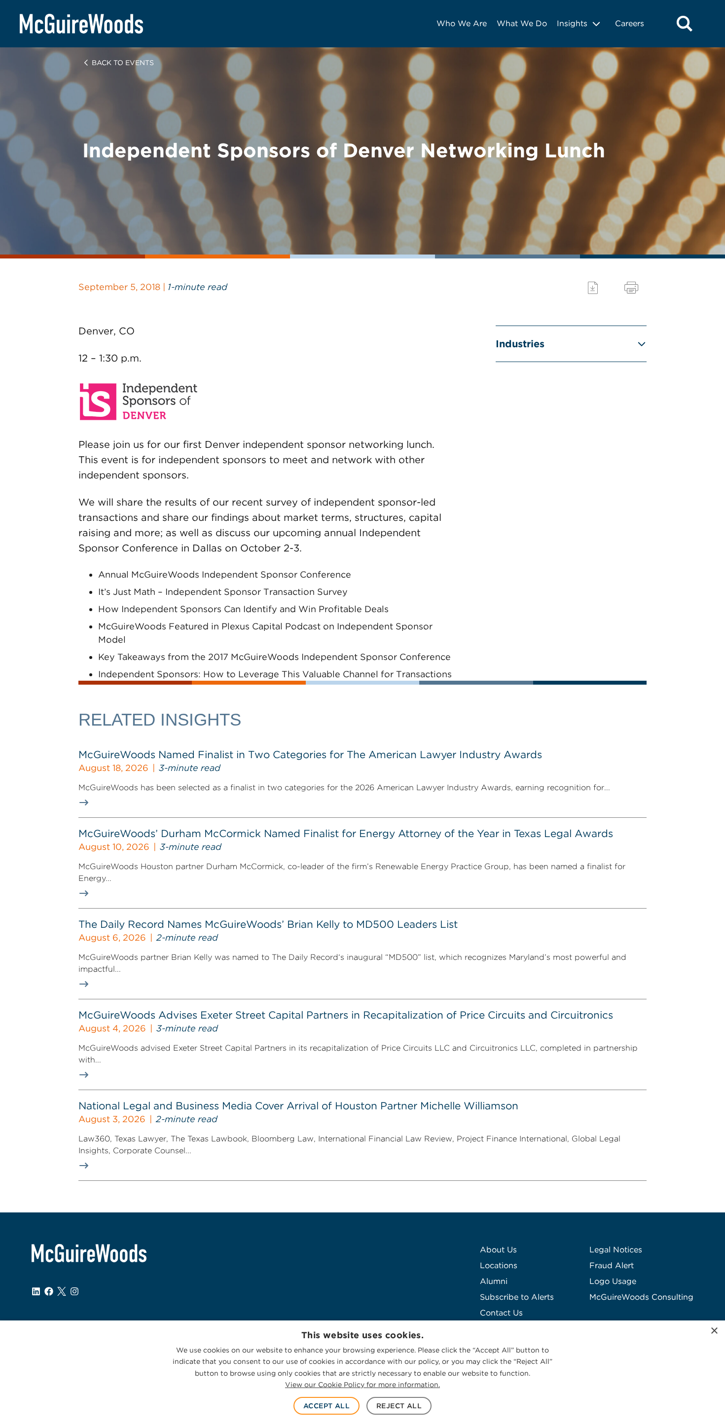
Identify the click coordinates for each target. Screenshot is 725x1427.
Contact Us (501, 1312)
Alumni (494, 1281)
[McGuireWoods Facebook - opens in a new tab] (48, 1291)
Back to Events (123, 63)
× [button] (714, 1331)
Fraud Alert (611, 1265)
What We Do (522, 23)
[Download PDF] (593, 288)
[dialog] (362, 1373)
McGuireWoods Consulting (641, 1297)
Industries (520, 344)
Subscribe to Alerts (517, 1297)
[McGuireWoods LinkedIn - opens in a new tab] (36, 1291)
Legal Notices (615, 1249)
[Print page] (631, 288)
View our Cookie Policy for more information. (362, 1385)
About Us (498, 1249)
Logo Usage (612, 1281)
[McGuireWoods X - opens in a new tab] (61, 1291)
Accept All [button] (326, 1406)
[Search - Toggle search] (684, 23)
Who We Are (461, 23)
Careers (629, 23)
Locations (498, 1265)
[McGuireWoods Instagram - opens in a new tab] (74, 1291)
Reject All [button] (399, 1406)
